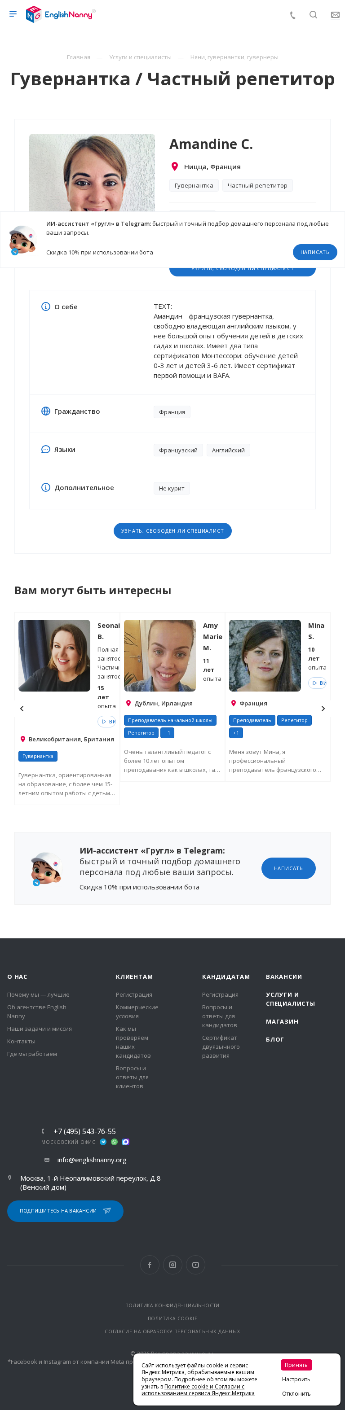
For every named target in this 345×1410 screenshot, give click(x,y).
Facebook (149, 1264)
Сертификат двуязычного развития (221, 1046)
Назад (22, 708)
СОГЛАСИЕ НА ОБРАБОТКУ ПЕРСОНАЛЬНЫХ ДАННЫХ (172, 1331)
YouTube (195, 1264)
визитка (111, 721)
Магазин (282, 1021)
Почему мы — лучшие (38, 994)
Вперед (323, 708)
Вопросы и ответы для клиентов (132, 1077)
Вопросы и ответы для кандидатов (219, 1016)
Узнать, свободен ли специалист (172, 530)
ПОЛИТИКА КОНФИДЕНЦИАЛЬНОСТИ (172, 1305)
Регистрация (134, 994)
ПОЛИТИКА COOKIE (173, 1318)
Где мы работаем (32, 1054)
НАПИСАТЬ (315, 252)
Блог (275, 1039)
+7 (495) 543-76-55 (84, 1131)
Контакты (21, 1041)
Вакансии (284, 976)
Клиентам (134, 976)
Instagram (172, 1264)
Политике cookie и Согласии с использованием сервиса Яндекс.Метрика (198, 1390)
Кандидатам (226, 976)
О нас (17, 976)
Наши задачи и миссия (39, 1029)
